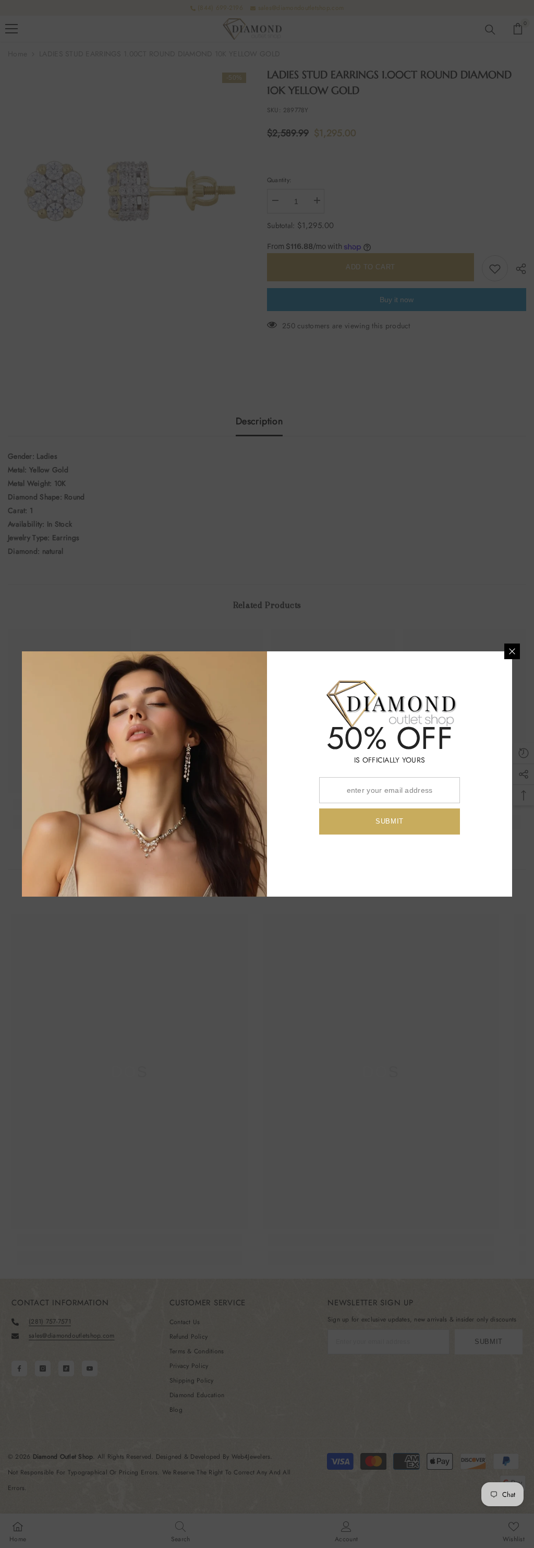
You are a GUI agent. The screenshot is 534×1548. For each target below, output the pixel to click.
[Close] (512, 651)
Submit (389, 821)
